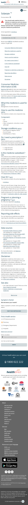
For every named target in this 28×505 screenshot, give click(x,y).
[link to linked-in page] (12, 472)
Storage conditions (10, 54)
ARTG (10, 41)
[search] (26, 7)
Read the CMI (4, 89)
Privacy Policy (23, 482)
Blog (5, 429)
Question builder (8, 441)
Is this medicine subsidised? (12, 63)
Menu (24, 2)
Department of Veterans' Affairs (12, 173)
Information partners (9, 411)
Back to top (14, 295)
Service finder (7, 437)
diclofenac (14, 32)
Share (24, 10)
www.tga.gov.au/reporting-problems (16, 223)
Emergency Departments (10, 325)
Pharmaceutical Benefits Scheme (10, 163)
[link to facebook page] (6, 472)
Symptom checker (8, 439)
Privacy (6, 417)
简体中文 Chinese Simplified (11, 451)
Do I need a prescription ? (12, 60)
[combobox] (14, 7)
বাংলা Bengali (7, 449)
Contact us (6, 421)
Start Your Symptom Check (14, 311)
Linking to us (7, 409)
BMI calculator (7, 431)
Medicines (6, 435)
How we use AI (7, 419)
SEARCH (14, 344)
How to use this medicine (11, 57)
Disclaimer (7, 79)
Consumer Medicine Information (13, 48)
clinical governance (10, 478)
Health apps (7, 433)
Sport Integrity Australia (9, 287)
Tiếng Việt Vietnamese (9, 455)
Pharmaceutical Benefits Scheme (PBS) (13, 243)
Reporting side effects (10, 73)
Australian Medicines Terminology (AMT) (14, 234)
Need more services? (6, 331)
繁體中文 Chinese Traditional (11, 453)
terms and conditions (9, 279)
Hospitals (5, 328)
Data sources (8, 76)
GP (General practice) (9, 319)
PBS (2, 155)
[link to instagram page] (9, 472)
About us (6, 423)
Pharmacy (6, 322)
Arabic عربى (7, 447)
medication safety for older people (17, 194)
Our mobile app (8, 407)
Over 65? (7, 67)
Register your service (9, 413)
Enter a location (5, 335)
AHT (11, 177)
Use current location (8, 341)
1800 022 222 (14, 362)
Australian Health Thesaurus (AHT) (12, 230)
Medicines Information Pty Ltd (11, 246)
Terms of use (7, 415)
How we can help (8, 405)
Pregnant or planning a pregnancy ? (14, 70)
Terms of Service (6, 484)
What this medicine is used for (13, 51)
